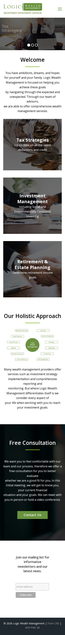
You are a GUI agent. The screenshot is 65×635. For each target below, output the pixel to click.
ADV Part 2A (32, 627)
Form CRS (53, 623)
